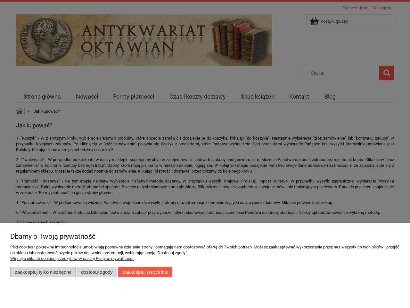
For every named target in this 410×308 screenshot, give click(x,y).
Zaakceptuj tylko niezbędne (43, 272)
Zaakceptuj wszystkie (145, 272)
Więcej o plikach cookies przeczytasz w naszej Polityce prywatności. (72, 258)
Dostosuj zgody (97, 272)
